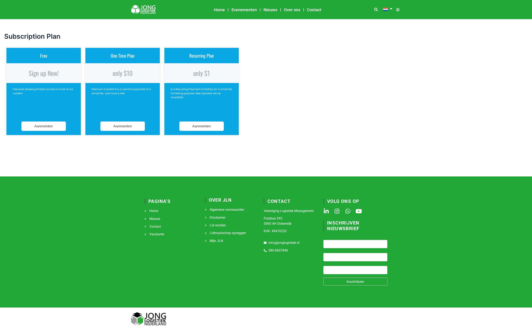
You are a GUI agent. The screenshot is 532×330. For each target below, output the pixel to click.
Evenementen (244, 9)
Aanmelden (43, 126)
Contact (314, 9)
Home (219, 9)
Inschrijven (355, 281)
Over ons (292, 9)
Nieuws (270, 9)
